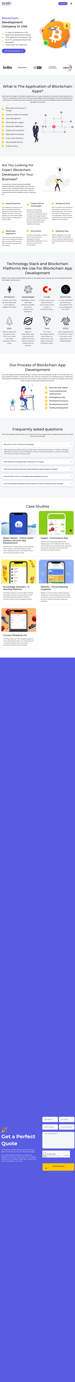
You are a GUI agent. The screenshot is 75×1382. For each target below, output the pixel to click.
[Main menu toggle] (71, 3)
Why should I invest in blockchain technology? (19, 444)
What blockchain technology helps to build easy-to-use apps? (24, 462)
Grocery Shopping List (15, 635)
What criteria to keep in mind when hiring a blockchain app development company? (31, 469)
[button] (63, 3)
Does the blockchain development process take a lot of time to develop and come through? (33, 484)
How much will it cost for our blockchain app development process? (26, 476)
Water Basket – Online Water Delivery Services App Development (18, 540)
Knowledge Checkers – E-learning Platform (16, 588)
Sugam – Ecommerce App (54, 538)
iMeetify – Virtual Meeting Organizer (54, 588)
